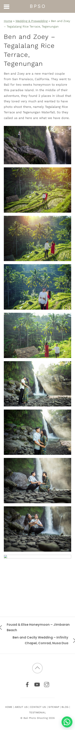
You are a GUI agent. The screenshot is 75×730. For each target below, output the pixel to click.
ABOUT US (21, 707)
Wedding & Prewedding (31, 21)
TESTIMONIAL (37, 712)
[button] (67, 721)
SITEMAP (53, 707)
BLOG (65, 707)
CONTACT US (38, 707)
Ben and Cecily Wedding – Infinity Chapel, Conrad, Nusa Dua (40, 640)
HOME (9, 707)
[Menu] (6, 6)
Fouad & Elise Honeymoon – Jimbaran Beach (38, 627)
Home (8, 21)
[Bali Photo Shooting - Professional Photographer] (37, 6)
